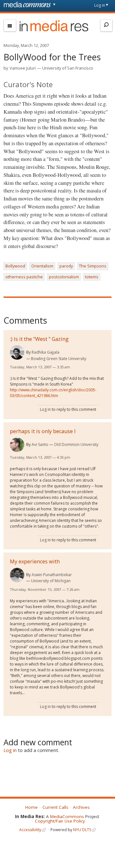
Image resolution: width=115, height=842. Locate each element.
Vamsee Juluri (23, 68)
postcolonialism (64, 277)
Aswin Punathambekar (52, 574)
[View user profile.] (17, 352)
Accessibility (30, 829)
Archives (81, 807)
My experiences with (35, 561)
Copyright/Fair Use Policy (60, 821)
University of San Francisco (67, 68)
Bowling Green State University (58, 358)
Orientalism (42, 266)
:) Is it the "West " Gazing (39, 338)
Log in (99, 5)
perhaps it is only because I (43, 431)
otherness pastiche (24, 277)
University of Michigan (51, 580)
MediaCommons (67, 816)
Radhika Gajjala (45, 352)
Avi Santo (40, 444)
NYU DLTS (82, 829)
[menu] (10, 25)
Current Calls (55, 807)
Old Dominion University (76, 444)
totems (91, 277)
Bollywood (15, 266)
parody (66, 266)
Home (31, 807)
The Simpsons (92, 266)
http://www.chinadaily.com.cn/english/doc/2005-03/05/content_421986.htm (53, 392)
